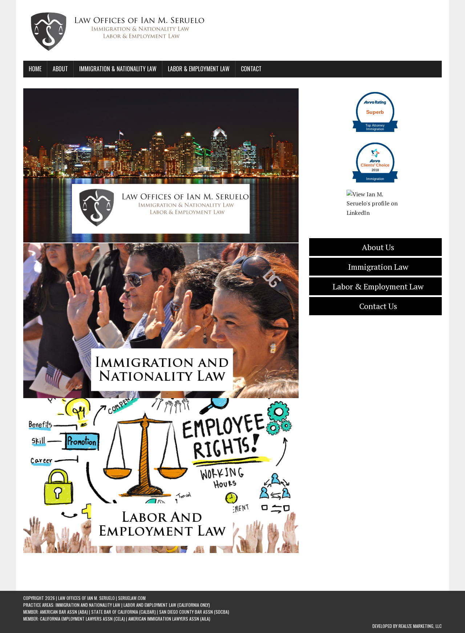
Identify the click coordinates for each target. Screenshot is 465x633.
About (60, 68)
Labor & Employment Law (199, 68)
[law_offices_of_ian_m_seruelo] (161, 165)
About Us (378, 247)
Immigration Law (378, 266)
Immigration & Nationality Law (118, 68)
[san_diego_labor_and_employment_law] (161, 475)
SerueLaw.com (132, 598)
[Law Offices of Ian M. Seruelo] (232, 30)
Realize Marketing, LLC (420, 626)
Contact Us (378, 306)
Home (35, 68)
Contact (251, 68)
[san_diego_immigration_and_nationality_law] (161, 320)
